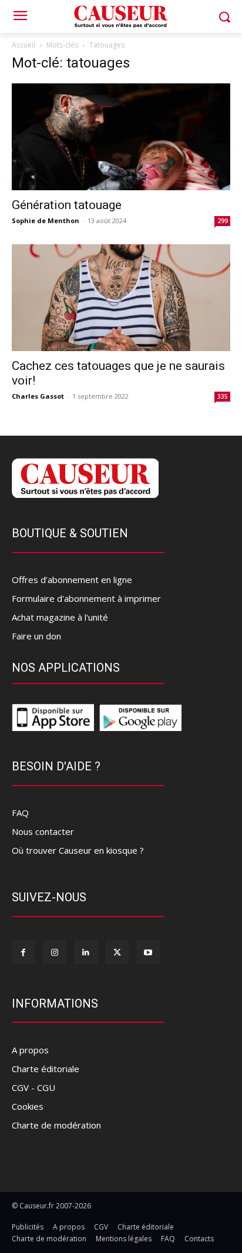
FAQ (20, 813)
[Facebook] (23, 952)
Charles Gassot (38, 396)
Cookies (27, 1106)
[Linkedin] (85, 952)
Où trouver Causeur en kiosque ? (78, 850)
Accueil (23, 45)
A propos (30, 1050)
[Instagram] (54, 952)
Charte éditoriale (45, 1069)
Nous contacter (43, 831)
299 (222, 221)
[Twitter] (117, 952)
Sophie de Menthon (45, 220)
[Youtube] (148, 952)
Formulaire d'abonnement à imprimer (86, 598)
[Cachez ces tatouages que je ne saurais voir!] (121, 297)
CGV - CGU (33, 1087)
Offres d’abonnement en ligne (72, 579)
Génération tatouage (67, 205)
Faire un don (36, 636)
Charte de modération (56, 1125)
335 (222, 396)
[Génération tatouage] (121, 136)
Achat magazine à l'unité (60, 617)
